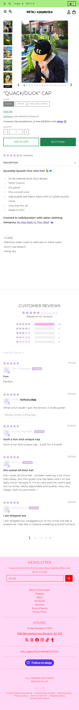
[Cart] (74, 12)
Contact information (40, 698)
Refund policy (65, 693)
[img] (11, 363)
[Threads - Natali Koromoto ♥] (32, 640)
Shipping (8, 116)
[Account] (69, 12)
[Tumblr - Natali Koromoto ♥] (52, 640)
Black (8, 104)
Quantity (7, 127)
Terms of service (39, 696)
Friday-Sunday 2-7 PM (39, 628)
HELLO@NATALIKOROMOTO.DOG (39, 651)
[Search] (10, 11)
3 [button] (41, 538)
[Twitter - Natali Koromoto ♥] (27, 640)
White (20, 104)
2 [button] (35, 538)
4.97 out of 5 (49, 312)
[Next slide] (71, 85)
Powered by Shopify (45, 693)
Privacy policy (21, 696)
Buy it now (57, 141)
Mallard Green (38, 104)
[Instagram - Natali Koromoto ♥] (42, 640)
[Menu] (5, 11)
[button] (11, 155)
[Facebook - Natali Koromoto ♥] (37, 640)
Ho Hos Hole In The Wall (33, 222)
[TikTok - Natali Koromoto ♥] (47, 640)
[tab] (24, 85)
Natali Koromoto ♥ (23, 693)
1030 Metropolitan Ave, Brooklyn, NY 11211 (39, 633)
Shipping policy (57, 696)
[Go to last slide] (18, 85)
